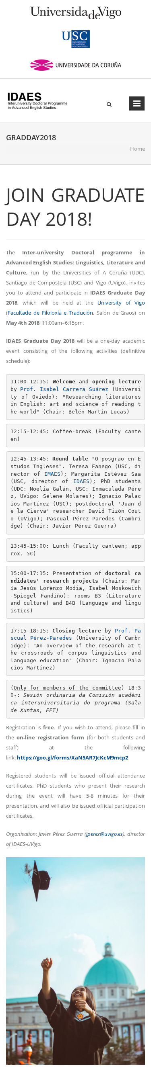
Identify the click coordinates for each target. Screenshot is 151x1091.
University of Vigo (121, 302)
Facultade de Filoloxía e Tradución (50, 312)
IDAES (81, 481)
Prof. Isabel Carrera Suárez (64, 389)
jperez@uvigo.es (104, 833)
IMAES (52, 474)
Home (137, 148)
